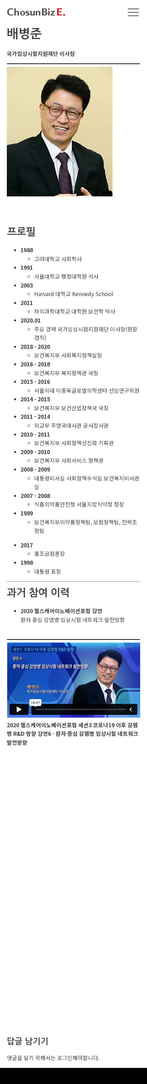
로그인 (64, 1057)
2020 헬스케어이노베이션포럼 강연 (61, 611)
